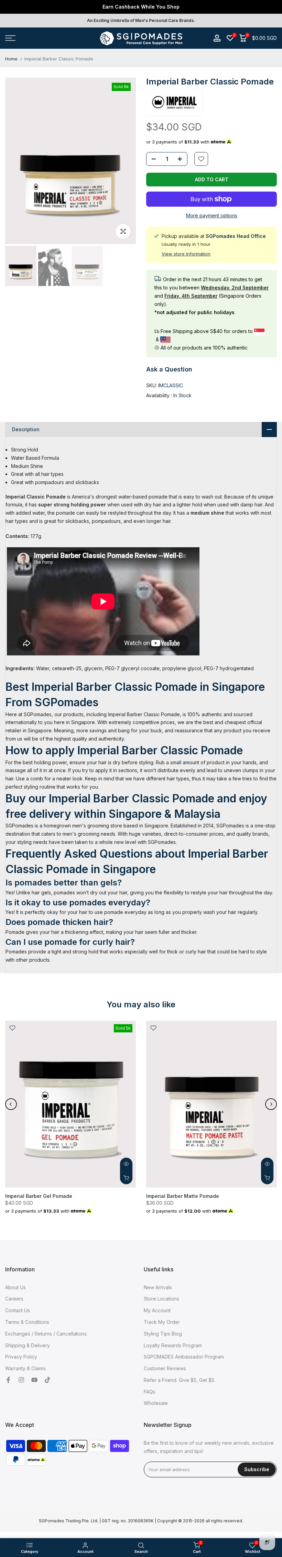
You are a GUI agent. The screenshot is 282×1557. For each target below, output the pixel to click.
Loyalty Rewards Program (173, 1345)
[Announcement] (141, 7)
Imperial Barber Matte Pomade (182, 1196)
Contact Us (17, 1310)
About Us (15, 1287)
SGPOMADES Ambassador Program (184, 1357)
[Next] (271, 1104)
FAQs (149, 1392)
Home (11, 59)
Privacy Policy (21, 1357)
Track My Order (162, 1322)
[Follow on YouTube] (34, 1380)
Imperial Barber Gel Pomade (38, 1196)
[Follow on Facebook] (8, 1380)
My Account (157, 1310)
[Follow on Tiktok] (47, 1380)
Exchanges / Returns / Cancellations (46, 1334)
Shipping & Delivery (27, 1345)
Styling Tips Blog (163, 1334)
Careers (14, 1299)
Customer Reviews (165, 1368)
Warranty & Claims (25, 1368)
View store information (186, 253)
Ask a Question (169, 369)
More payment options (211, 215)
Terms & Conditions (27, 1322)
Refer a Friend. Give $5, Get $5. (179, 1380)
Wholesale (156, 1403)
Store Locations (161, 1299)
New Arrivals (158, 1287)
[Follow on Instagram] (21, 1380)
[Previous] (11, 1104)
